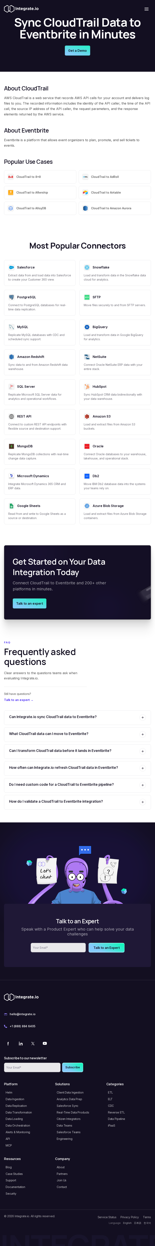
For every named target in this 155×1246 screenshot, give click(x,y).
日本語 (137, 1222)
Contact (62, 1187)
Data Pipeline (116, 1119)
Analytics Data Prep (69, 1099)
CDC (111, 1105)
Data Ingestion (15, 1099)
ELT (110, 1099)
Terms (147, 1217)
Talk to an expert (29, 603)
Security (11, 1193)
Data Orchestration (18, 1125)
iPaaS (111, 1125)
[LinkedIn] (20, 1043)
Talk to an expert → (19, 700)
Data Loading (14, 1119)
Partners (62, 1174)
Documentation (15, 1187)
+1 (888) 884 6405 (22, 1026)
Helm (9, 1092)
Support (11, 1180)
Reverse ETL (116, 1112)
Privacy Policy (129, 1217)
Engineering (64, 1138)
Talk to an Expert (106, 948)
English (127, 1222)
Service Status (107, 1217)
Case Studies (14, 1174)
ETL (110, 1092)
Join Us (61, 1180)
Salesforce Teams (69, 1132)
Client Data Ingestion (70, 1092)
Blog (9, 1167)
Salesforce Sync (67, 1105)
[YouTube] (44, 1043)
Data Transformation (19, 1112)
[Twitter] (32, 1043)
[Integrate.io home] (21, 9)
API (8, 1138)
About (60, 1167)
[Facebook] (8, 1043)
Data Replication (16, 1105)
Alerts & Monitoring (18, 1132)
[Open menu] (146, 9)
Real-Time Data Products (73, 1112)
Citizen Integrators (68, 1119)
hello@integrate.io (22, 1014)
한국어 (147, 1222)
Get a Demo (77, 51)
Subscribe (72, 1067)
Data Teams (64, 1125)
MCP (9, 1145)
